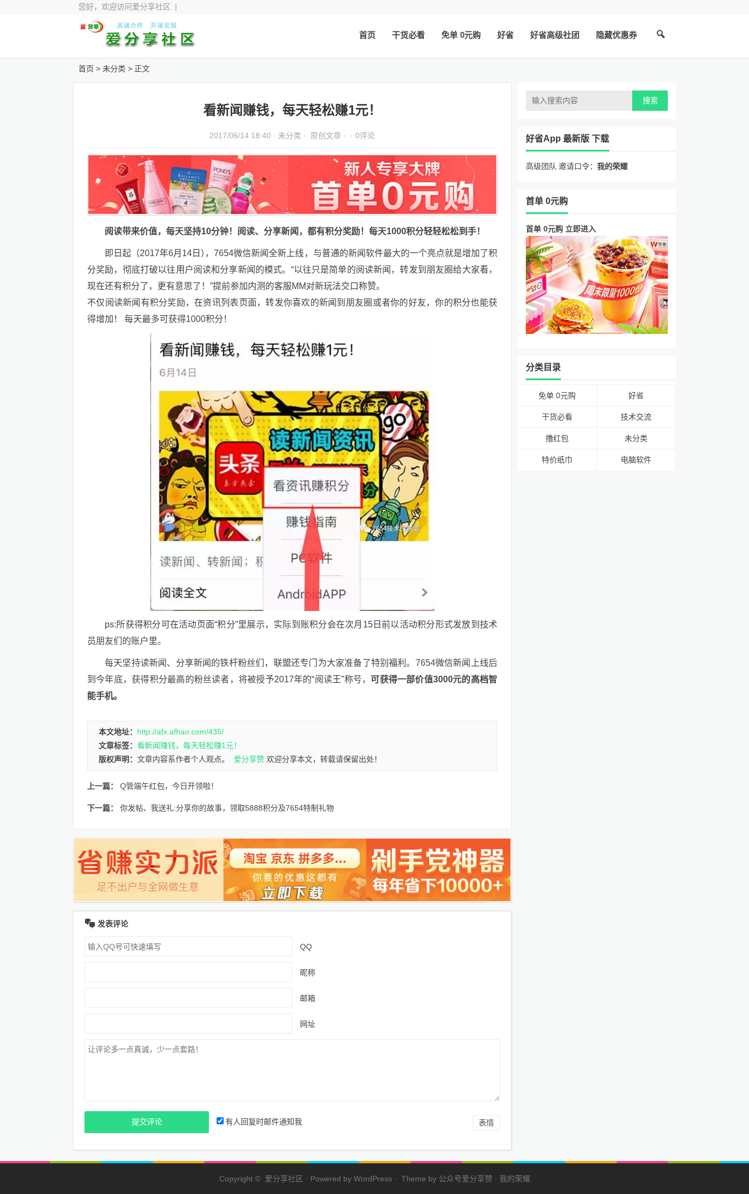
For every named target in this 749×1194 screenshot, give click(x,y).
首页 (367, 34)
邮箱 (307, 998)
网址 (307, 1024)
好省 (505, 34)
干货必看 (408, 34)
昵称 (307, 972)
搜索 (650, 100)
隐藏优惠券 (616, 34)
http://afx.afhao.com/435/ (180, 731)
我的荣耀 (515, 1178)
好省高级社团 (555, 34)
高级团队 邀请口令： (577, 166)
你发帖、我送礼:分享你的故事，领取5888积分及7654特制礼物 (227, 807)
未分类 (114, 68)
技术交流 (636, 416)
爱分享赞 (249, 759)
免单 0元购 (461, 34)
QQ (306, 946)
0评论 (365, 135)
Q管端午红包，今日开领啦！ (169, 786)
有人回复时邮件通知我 (263, 1121)
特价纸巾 (557, 459)
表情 (486, 1122)
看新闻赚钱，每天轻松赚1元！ (189, 745)
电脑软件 (636, 459)
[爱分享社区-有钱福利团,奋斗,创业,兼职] (138, 42)
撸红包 (557, 438)
